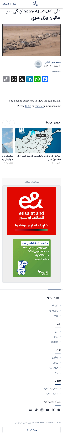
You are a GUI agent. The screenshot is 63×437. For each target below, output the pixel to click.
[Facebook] (59, 410)
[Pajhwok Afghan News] (35, 4)
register (39, 105)
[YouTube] (47, 410)
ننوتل (14, 4)
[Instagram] (42, 410)
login (28, 105)
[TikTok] (36, 410)
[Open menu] (58, 4)
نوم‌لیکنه (5, 4)
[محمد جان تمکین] (38, 64)
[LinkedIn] (30, 410)
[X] (53, 410)
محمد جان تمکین (53, 62)
